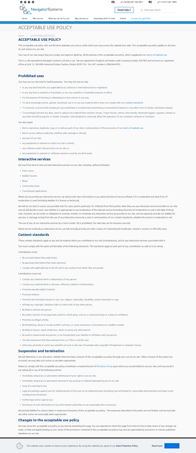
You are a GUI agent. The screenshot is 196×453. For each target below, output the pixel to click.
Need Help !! (124, 10)
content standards (134, 102)
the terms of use (104, 366)
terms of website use (156, 55)
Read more (157, 446)
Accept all (172, 446)
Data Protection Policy (127, 446)
